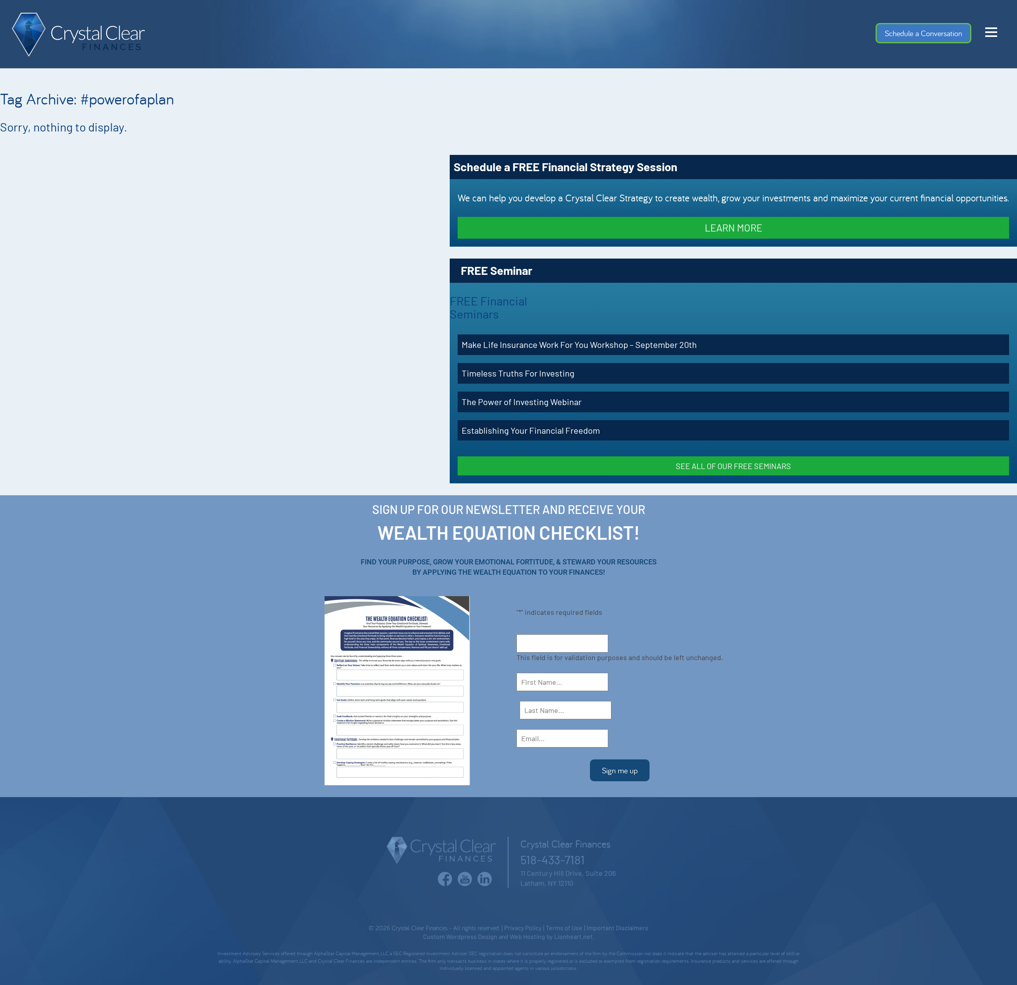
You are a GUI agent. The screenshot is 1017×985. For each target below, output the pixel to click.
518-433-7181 (552, 859)
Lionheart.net (573, 936)
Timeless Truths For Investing (518, 373)
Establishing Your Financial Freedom (531, 430)
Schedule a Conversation (923, 33)
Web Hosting (527, 936)
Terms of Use (564, 927)
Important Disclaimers (617, 927)
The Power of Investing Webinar (522, 401)
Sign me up (620, 770)
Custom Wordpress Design (460, 936)
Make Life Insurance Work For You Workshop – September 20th (579, 344)
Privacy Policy (522, 927)
